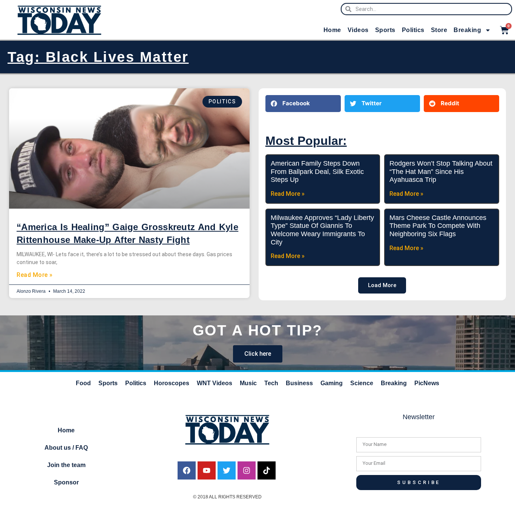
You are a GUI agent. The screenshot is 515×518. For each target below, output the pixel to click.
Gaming (331, 383)
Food (83, 383)
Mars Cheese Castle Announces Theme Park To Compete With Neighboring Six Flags (437, 226)
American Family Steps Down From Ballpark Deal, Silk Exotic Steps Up (317, 171)
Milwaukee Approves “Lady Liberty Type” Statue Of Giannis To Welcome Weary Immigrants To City (322, 230)
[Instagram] (247, 470)
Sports (385, 30)
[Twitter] (227, 470)
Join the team (66, 465)
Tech (271, 383)
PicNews (426, 383)
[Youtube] (207, 470)
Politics (413, 30)
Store (439, 30)
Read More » (35, 275)
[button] (303, 103)
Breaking (467, 30)
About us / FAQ (66, 447)
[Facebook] (187, 470)
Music (248, 383)
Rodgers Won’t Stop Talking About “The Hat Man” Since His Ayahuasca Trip (440, 171)
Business (299, 383)
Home (332, 30)
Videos (358, 30)
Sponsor (66, 482)
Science (361, 383)
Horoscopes (171, 383)
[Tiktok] (267, 470)
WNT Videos (214, 383)
